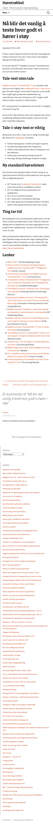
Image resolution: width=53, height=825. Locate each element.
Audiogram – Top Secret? (12, 757)
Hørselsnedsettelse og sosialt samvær (17, 724)
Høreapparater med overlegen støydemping (19, 561)
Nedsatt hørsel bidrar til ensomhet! (15, 678)
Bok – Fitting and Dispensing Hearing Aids (18, 787)
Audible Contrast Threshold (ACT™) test (19, 85)
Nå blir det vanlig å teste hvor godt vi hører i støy (21, 572)
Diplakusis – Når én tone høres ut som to (17, 622)
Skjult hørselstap (9, 666)
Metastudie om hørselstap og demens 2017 (19, 636)
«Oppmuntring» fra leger (12, 655)
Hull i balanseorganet (10, 701)
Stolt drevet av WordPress (23, 820)
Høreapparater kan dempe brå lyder (16, 607)
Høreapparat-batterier (11, 557)
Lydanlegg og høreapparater (13, 810)
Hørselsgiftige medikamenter (13, 768)
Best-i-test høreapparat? (12, 565)
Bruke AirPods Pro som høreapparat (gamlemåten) (21, 546)
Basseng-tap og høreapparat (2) (14, 644)
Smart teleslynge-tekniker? (13, 776)
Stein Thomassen (44, 41)
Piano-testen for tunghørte (12, 496)
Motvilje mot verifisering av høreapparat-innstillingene (23, 795)
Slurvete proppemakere (11, 500)
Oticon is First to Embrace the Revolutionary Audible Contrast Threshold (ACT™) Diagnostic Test (27, 268)
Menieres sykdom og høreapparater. (32, 384)
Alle (18, 41)
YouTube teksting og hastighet (14, 599)
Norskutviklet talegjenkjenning (14, 663)
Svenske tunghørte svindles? (13, 741)
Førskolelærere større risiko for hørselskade (19, 682)
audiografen (20, 137)
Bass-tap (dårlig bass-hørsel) (13, 647)
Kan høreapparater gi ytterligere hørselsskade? (20, 738)
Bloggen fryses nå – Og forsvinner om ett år (19, 477)
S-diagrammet (8, 760)
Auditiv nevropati (9, 749)
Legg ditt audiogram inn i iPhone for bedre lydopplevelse (24, 553)
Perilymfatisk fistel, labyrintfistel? (15, 712)
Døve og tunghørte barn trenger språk (17, 670)
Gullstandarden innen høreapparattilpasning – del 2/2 (22, 610)
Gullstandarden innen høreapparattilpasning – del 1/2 (22, 614)
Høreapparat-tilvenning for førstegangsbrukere (20, 530)
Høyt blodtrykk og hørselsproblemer (16, 504)
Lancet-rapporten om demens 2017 (15, 640)
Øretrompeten (8, 772)
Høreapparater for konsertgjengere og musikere (21, 693)
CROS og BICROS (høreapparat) (14, 802)
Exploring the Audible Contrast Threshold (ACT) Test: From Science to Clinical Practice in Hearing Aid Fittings (28, 300)
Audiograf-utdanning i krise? (13, 538)
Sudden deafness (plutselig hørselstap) (17, 708)
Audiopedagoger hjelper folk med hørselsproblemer (22, 580)
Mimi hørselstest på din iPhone (14, 550)
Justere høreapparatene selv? (14, 783)
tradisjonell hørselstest (32, 184)
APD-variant (7, 753)
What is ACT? (12, 262)
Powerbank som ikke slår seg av (14, 481)
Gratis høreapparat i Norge (12, 508)
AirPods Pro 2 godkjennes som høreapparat (19, 542)
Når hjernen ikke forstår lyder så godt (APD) (19, 734)
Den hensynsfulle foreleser (13, 603)
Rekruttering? (8, 799)
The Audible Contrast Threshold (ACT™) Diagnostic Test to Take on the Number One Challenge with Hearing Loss (29, 282)
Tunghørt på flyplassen (11, 632)
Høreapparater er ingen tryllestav (15, 485)
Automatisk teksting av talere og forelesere (19, 584)
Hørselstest (24, 41)
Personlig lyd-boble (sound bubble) (15, 523)
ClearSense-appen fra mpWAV (14, 588)
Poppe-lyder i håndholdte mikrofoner (16, 519)
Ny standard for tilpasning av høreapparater (19, 618)
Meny (4, 12)
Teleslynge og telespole (11, 489)
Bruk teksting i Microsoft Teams (14, 511)
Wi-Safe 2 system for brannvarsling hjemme (19, 595)
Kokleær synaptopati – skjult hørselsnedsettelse (21, 697)
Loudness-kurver (9, 764)
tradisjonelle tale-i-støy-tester (37, 88)
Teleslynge (7, 806)
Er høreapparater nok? (11, 659)
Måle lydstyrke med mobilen (13, 515)
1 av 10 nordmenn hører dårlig (14, 685)
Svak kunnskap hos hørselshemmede (16, 534)
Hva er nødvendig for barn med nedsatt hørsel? (20, 674)
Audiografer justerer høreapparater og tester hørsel (22, 576)
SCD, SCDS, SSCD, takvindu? (13, 716)
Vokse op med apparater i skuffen (15, 745)
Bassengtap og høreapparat (13, 780)
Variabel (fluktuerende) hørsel (14, 651)
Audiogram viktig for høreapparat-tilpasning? (19, 705)
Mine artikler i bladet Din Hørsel (14, 473)
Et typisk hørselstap (10, 791)
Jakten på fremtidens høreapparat (15, 720)
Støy (31, 41)
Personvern (6, 820)
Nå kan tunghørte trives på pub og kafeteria (19, 591)
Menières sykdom (9, 527)
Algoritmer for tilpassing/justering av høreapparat (21, 492)
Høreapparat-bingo (10, 689)
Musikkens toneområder (12, 469)
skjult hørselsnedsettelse (13, 248)
